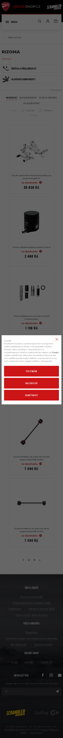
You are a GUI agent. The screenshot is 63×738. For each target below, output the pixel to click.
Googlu (55, 352)
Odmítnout (31, 395)
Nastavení (31, 383)
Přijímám (31, 371)
